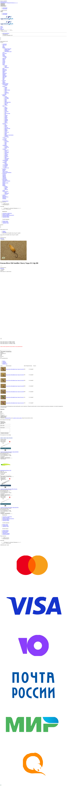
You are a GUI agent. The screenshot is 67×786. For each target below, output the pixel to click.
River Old (6, 103)
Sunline (6, 87)
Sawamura (6, 159)
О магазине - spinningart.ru (7, 213)
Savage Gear (5, 70)
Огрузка (4, 168)
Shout (6, 142)
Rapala (6, 133)
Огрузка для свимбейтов (7, 172)
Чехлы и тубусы (5, 191)
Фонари (4, 183)
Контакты (2, 29)
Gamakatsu (4, 56)
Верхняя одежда (5, 196)
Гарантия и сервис (6, 520)
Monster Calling (7, 49)
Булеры (4, 170)
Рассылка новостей (6, 534)
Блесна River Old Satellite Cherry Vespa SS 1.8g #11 (15, 397)
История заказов (5, 531)
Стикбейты (5, 162)
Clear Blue (6, 154)
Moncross (6, 189)
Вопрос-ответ (5, 363)
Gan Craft (4, 58)
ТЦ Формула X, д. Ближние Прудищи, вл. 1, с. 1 (9, 2)
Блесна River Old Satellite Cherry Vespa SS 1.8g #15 (15, 402)
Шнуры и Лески (5, 83)
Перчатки (4, 197)
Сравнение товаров (6, 533)
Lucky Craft (7, 132)
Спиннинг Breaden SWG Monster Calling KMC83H (9, 451)
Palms (4, 68)
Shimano (4, 71)
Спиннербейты (5, 160)
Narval (4, 63)
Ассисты (4, 174)
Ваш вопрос (2, 427)
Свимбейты (5, 145)
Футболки (4, 198)
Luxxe (6, 57)
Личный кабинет (5, 528)
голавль (4, 437)
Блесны (4, 95)
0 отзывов (2, 239)
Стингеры (4, 177)
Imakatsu (6, 130)
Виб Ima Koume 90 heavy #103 (5, 470)
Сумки (4, 190)
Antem (6, 96)
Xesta (3, 78)
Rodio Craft (4, 69)
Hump (6, 101)
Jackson (4, 60)
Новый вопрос (3, 422)
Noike (6, 157)
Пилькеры (4, 139)
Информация (4, 211)
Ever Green (6, 111)
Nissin (4, 64)
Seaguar (6, 85)
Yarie (3, 79)
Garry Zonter (7, 193)
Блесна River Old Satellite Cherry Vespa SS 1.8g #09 (15, 391)
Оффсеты (4, 176)
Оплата (1, 27)
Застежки (4, 175)
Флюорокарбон (5, 84)
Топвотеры (4, 166)
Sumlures (6, 122)
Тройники (4, 178)
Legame (4, 61)
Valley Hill (4, 76)
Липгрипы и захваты (6, 180)
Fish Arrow (6, 156)
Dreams (6, 65)
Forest (6, 100)
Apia (5, 106)
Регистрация (5, 8)
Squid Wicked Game (8, 51)
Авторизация (5, 7)
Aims (3, 45)
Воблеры (4, 123)
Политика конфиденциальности (8, 215)
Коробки (4, 185)
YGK (5, 90)
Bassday (6, 107)
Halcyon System (7, 113)
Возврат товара (5, 524)
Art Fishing (6, 97)
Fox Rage (6, 146)
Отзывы (4, 362)
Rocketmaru (7, 50)
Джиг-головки (5, 171)
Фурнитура (5, 173)
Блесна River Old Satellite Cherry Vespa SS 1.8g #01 (15, 374)
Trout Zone (6, 152)
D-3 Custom (5, 53)
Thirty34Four (5, 75)
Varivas (6, 88)
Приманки (4, 94)
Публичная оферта (6, 519)
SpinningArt (7, 67)
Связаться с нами (6, 222)
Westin (4, 77)
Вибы (4, 105)
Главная (4, 231)
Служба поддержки (5, 219)
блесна (7, 437)
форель (1, 437)
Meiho (6, 188)
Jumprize (6, 115)
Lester (6, 66)
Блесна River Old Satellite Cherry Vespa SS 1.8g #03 (15, 369)
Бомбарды (4, 169)
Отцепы (4, 181)
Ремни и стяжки (5, 182)
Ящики (4, 184)
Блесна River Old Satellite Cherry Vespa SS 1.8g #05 (15, 380)
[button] (65, 393)
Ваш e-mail (2, 425)
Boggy (4, 46)
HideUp (6, 129)
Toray (6, 93)
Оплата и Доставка (6, 214)
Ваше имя (2, 423)
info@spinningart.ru (3, 1)
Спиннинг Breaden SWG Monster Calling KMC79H (9, 507)
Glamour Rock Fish (8, 48)
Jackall (6, 131)
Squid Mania (5, 73)
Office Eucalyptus (8, 102)
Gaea (5, 112)
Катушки (4, 80)
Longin (6, 116)
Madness (6, 117)
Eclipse (4, 55)
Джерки (4, 137)
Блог (1, 28)
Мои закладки (5, 532)
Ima (5, 114)
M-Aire (4, 62)
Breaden (4, 47)
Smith (3, 72)
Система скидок (5, 525)
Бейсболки (4, 195)
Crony (4, 52)
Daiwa (4, 54)
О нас (1, 26)
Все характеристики (4, 358)
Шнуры (4, 86)
